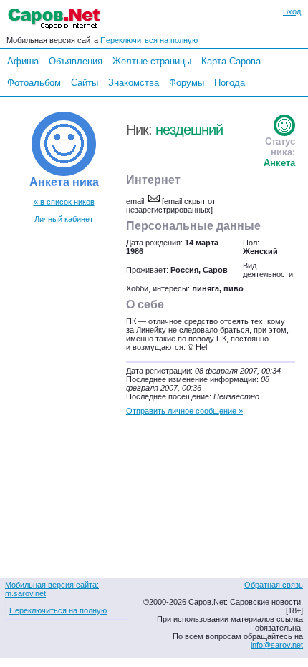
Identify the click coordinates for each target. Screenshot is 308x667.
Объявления (75, 61)
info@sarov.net (277, 645)
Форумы (186, 82)
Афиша (23, 61)
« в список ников (64, 202)
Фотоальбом (34, 82)
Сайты (84, 82)
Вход (292, 11)
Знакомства (133, 82)
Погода (229, 82)
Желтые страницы (151, 61)
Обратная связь (273, 584)
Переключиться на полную (149, 40)
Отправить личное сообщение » (184, 410)
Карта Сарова (231, 61)
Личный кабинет (63, 219)
